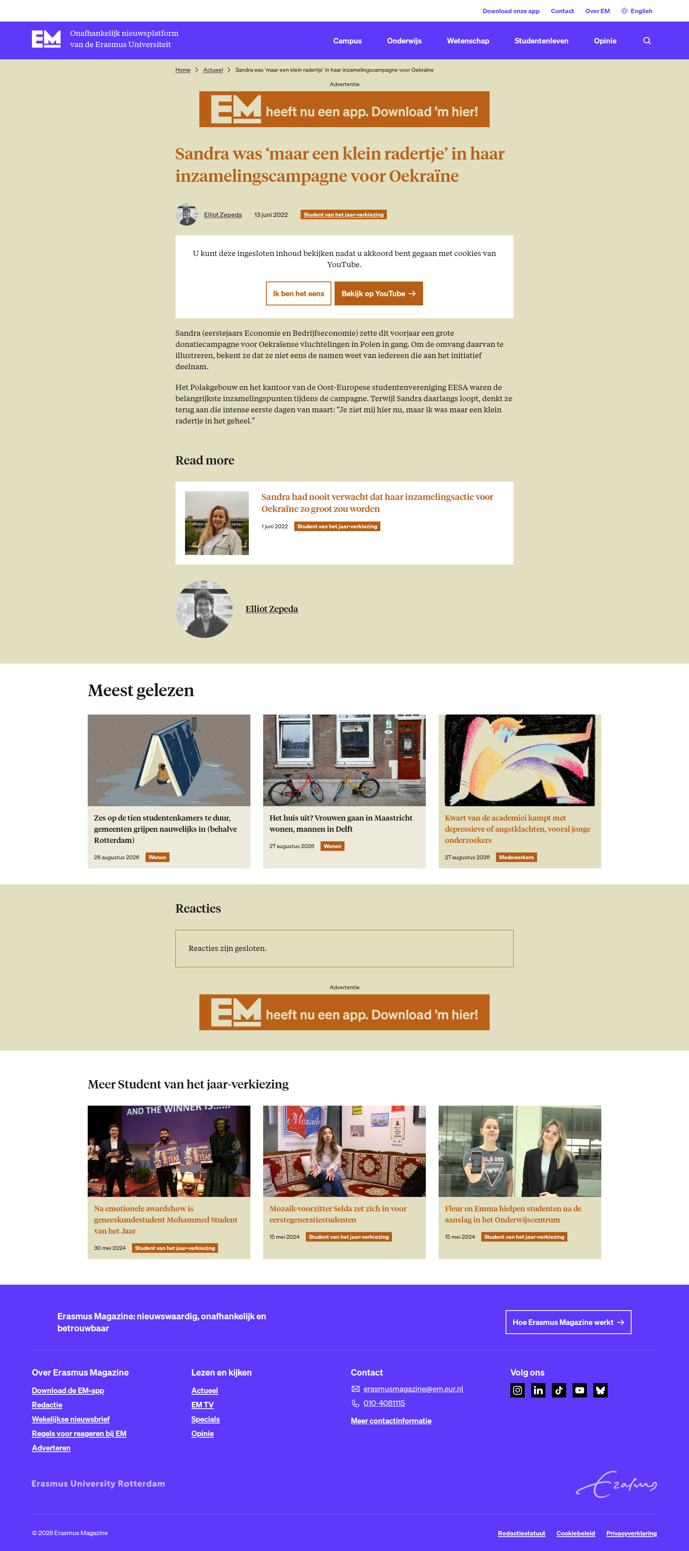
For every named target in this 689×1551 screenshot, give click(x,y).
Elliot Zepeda (223, 214)
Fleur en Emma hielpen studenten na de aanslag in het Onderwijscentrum (513, 1214)
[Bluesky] (600, 1390)
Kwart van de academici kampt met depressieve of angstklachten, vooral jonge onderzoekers (518, 829)
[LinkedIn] (538, 1390)
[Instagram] (517, 1390)
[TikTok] (559, 1390)
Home (183, 70)
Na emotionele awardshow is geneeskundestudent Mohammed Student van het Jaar (166, 1220)
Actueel (213, 70)
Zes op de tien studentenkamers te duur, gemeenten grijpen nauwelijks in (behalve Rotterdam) (165, 829)
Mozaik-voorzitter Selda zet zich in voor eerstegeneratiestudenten (338, 1214)
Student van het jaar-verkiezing (344, 214)
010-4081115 (384, 1403)
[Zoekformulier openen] (647, 41)
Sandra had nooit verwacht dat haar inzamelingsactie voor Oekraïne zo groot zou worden (377, 503)
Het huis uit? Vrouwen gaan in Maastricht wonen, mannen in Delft (341, 823)
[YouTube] (580, 1390)
